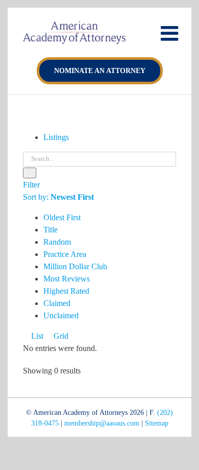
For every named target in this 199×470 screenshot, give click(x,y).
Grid (60, 336)
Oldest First (62, 217)
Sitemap (156, 423)
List (36, 336)
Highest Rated (66, 291)
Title (50, 229)
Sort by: (58, 197)
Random (57, 242)
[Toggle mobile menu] (171, 33)
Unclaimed (61, 315)
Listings (56, 137)
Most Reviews (66, 278)
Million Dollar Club (75, 266)
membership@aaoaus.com (101, 423)
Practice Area (64, 254)
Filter (31, 184)
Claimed (56, 303)
